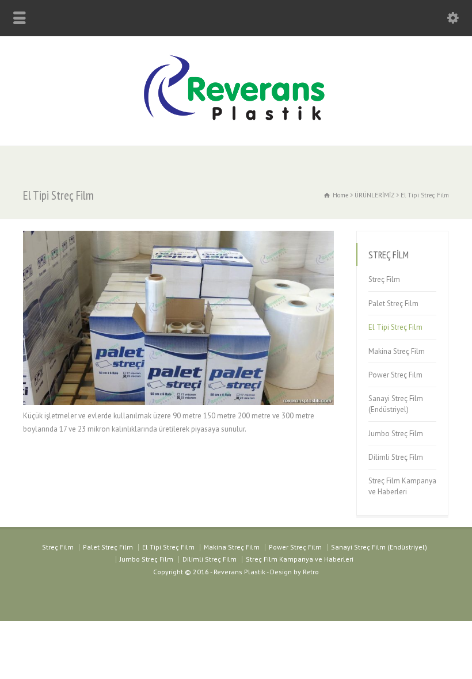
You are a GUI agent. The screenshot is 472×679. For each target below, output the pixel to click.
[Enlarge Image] (178, 231)
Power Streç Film (395, 375)
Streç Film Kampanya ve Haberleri (402, 486)
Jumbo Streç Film (395, 433)
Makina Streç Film (396, 351)
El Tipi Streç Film (395, 327)
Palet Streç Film (393, 303)
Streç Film (384, 279)
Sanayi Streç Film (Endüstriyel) (395, 404)
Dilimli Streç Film (395, 457)
